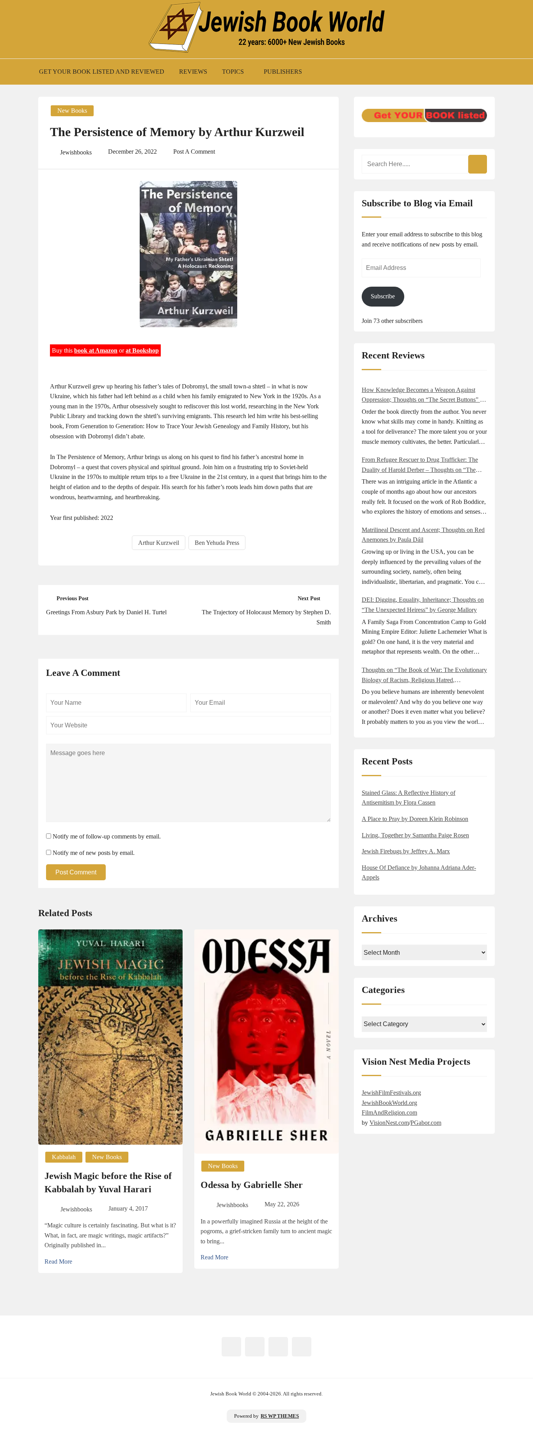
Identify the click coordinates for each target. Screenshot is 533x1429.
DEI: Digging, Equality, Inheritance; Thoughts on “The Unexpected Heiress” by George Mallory (423, 604)
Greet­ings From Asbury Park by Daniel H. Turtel (106, 612)
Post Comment (75, 872)
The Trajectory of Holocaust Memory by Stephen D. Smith (266, 617)
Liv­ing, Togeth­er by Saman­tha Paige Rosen (415, 835)
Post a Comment (194, 151)
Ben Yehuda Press (217, 542)
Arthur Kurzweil (158, 542)
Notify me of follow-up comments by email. (107, 836)
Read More (58, 1261)
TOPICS (233, 71)
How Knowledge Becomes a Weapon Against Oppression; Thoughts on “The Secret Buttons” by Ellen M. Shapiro (424, 396)
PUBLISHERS (283, 71)
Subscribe (383, 296)
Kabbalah (64, 1157)
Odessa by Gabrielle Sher (252, 1185)
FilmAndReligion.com (389, 1112)
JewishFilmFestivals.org (391, 1092)
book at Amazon (95, 350)
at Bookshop (142, 350)
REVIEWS (193, 71)
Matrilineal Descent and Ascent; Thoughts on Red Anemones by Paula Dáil (423, 535)
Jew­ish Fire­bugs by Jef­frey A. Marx (406, 851)
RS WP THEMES (280, 1416)
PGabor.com (425, 1122)
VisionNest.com (389, 1122)
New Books (72, 110)
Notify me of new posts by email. (94, 852)
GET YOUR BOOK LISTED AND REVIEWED (101, 71)
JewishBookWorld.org (389, 1102)
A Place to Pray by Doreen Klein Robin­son (415, 819)
